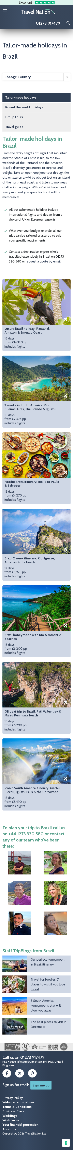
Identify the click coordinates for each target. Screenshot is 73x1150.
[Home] (38, 11)
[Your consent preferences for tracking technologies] (66, 1143)
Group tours (14, 117)
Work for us (10, 1120)
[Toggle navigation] (5, 11)
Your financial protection (20, 1125)
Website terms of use (18, 1102)
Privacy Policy (12, 1098)
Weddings (9, 1116)
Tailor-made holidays (20, 97)
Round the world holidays (24, 107)
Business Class (13, 1111)
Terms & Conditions (17, 1107)
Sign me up (40, 1085)
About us (9, 1129)
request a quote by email (43, 261)
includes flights (27, 337)
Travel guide (14, 127)
